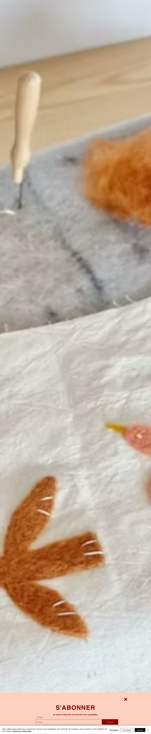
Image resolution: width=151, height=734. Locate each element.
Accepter (140, 730)
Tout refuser (126, 730)
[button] (125, 699)
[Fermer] (148, 730)
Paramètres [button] (114, 730)
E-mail (39, 717)
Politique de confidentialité (21, 731)
